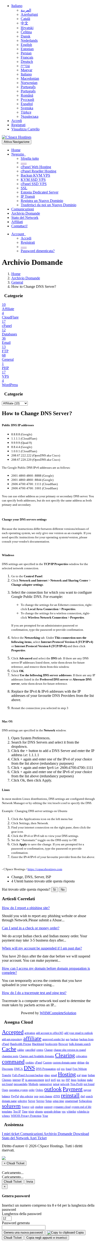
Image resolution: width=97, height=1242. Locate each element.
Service (40, 1101)
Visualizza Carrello (25, 129)
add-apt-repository (12, 1039)
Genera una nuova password (23, 1232)
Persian (26, 53)
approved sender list (53, 1039)
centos (39, 1050)
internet (16, 1080)
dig (87, 1062)
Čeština (26, 32)
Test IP (17, 1111)
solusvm (11, 1106)
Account (18, 234)
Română (27, 95)
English (26, 45)
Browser (63, 1044)
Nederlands (29, 40)
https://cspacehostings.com (45, 869)
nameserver (45, 1084)
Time (25, 1111)
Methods (33, 1084)
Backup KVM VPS (35, 175)
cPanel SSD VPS (34, 184)
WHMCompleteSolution (58, 1013)
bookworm (51, 1044)
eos (63, 1069)
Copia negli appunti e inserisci (46, 1237)
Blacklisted (38, 1044)
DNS (29, 1068)
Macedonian (30, 78)
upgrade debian (52, 1111)
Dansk (25, 36)
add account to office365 (49, 1033)
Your (45, 1115)
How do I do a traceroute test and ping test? (34, 993)
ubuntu (39, 1111)
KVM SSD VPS (33, 180)
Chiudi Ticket (13, 1181)
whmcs (6, 1115)
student (39, 1107)
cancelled (30, 1050)
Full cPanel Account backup (27, 1075)
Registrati (18, 125)
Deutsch (27, 62)
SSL (24, 188)
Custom (47, 1062)
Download (81, 1134)
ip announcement (34, 1080)
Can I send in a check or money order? (30, 928)
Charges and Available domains (36, 1056)
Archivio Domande (25, 213)
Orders (39, 1090)
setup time (58, 1101)
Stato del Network (24, 218)
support (48, 1107)
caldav (20, 1050)
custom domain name (64, 1062)
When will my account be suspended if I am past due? (42, 948)
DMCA (18, 1069)
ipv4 (47, 1080)
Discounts (7, 1069)
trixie (31, 1111)
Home (15, 150)
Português (28, 87)
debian (81, 1062)
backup (74, 1039)
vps (64, 1111)
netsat (56, 1084)
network (64, 1084)
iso (63, 1080)
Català (25, 19)
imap (84, 1075)
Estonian (27, 49)
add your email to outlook (78, 1033)
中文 (24, 23)
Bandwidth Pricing (20, 1044)
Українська (29, 116)
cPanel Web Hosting (36, 167)
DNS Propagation (46, 1069)
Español (27, 104)
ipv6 (53, 1080)
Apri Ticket (38, 1138)
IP (23, 1080)
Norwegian (29, 83)
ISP (68, 1080)
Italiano (16, 6)
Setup (48, 1101)
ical (79, 1075)
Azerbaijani (29, 14)
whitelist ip (83, 1111)
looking (81, 1080)
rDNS (56, 1096)
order (32, 1090)
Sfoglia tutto (30, 158)
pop (36, 1096)
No (63, 889)
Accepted (13, 1032)
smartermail (71, 1101)
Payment (73, 1089)
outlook (53, 1089)
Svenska (27, 108)
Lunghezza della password (21, 1214)
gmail (54, 1075)
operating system (18, 1090)
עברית (25, 66)
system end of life (81, 1107)
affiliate (32, 1038)
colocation (81, 1056)
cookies (29, 1062)
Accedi (16, 121)
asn (67, 1039)
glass (47, 1075)
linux (74, 1080)
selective (22, 1101)
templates (7, 1111)
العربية (26, 10)
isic (59, 1080)
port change (45, 1096)
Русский (27, 100)
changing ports (10, 1056)
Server (31, 1101)
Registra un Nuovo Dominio (42, 201)
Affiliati (17, 222)
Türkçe (26, 112)
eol (58, 1069)
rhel (83, 1096)
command (13, 1062)
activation (29, 1033)
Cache (9, 1049)
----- (24, 163)
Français (27, 57)
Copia (79, 1232)
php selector (26, 1096)
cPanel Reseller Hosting (38, 171)
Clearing (65, 1055)
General (17, 282)
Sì (54, 889)
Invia (29, 1181)
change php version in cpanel (70, 1050)
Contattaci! (19, 226)
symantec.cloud (62, 1107)
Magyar (26, 70)
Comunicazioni (22, 209)
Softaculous (85, 1101)
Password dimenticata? (38, 251)
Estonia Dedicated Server (39, 192)
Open (5, 1090)
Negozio (18, 154)
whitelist (71, 1111)
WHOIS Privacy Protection (26, 1115)
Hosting (67, 1074)
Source (25, 1107)
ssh (32, 1107)
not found (89, 1084)
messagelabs (21, 1084)
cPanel (38, 1062)
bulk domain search (80, 1044)
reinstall (70, 1095)
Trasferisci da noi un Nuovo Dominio (48, 205)
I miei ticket (11, 1134)
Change (48, 1050)
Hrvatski (27, 28)
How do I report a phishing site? (26, 908)
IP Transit (28, 196)
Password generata (16, 1223)
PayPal (15, 1096)
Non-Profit (76, 1084)
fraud (69, 1069)
